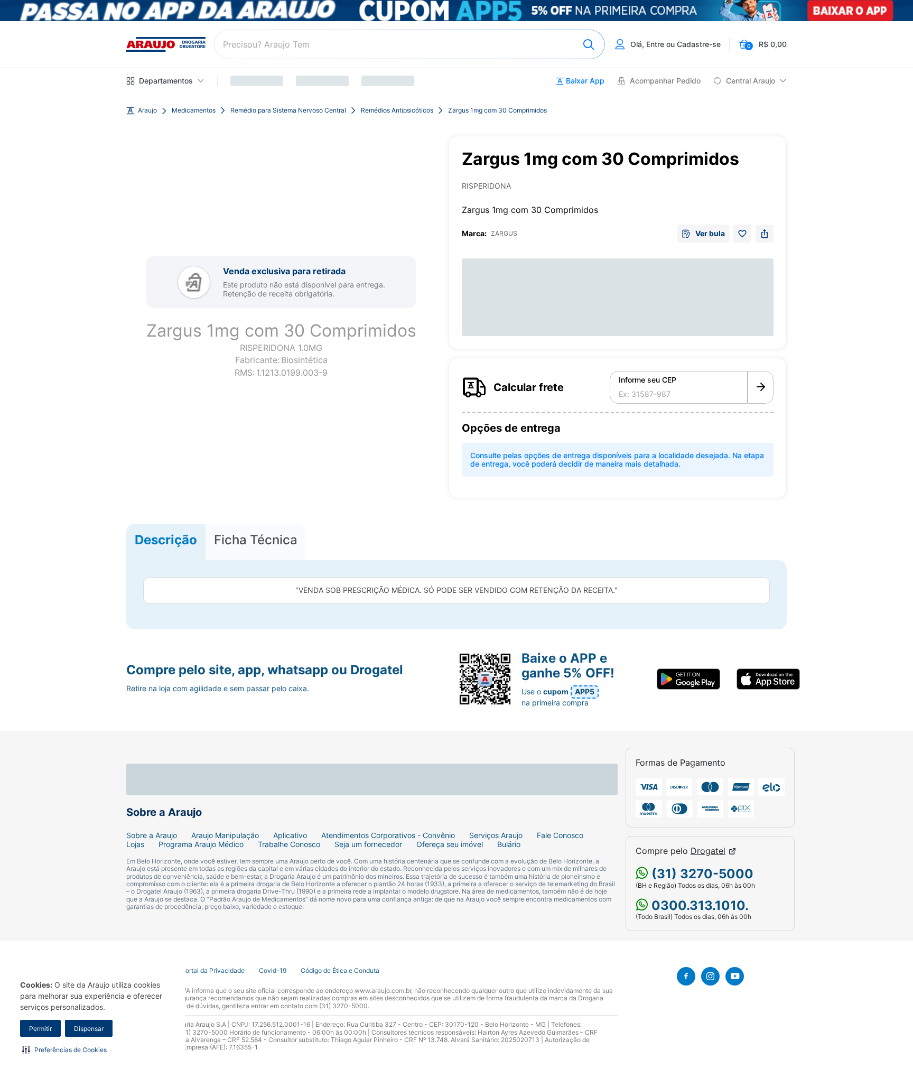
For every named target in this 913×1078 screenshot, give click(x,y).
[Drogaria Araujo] (166, 44)
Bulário (508, 844)
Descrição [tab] (166, 539)
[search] (409, 44)
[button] (64, 1049)
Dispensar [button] (89, 1029)
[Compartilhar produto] (765, 234)
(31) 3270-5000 (700, 873)
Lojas (135, 844)
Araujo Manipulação (225, 835)
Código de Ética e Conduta (340, 970)
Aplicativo (290, 835)
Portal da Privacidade (213, 970)
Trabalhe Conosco (289, 844)
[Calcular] (761, 387)
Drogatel (708, 851)
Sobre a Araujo (151, 835)
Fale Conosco (560, 835)
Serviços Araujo (496, 835)
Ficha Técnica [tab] (255, 539)
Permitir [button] (40, 1029)
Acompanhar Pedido (665, 81)
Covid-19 (272, 970)
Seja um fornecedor (368, 844)
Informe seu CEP (647, 380)
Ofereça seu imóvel (449, 844)
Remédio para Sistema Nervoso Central (288, 110)
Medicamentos (194, 110)
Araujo (147, 110)
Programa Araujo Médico (201, 844)
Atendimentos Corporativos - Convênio (388, 835)
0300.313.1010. (698, 905)
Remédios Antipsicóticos (397, 110)
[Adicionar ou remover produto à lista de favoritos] (742, 234)
